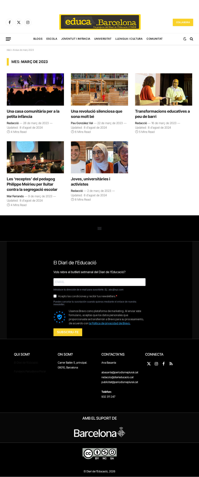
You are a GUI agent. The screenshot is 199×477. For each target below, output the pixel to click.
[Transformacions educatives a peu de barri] (163, 89)
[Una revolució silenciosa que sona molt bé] (99, 89)
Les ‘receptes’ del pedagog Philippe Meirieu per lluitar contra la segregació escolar (32, 184)
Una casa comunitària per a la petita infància (33, 114)
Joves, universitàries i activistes (90, 182)
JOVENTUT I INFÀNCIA (75, 38)
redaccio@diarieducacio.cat (117, 377)
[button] (99, 228)
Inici (8, 49)
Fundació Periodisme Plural (30, 371)
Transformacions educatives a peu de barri (162, 114)
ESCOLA (51, 38)
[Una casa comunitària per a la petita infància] (35, 89)
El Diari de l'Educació (26, 362)
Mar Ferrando (15, 196)
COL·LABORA (183, 22)
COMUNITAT (155, 38)
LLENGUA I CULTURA (128, 38)
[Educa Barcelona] (99, 22)
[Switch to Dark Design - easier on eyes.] (184, 39)
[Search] (191, 39)
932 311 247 (108, 396)
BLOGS (37, 38)
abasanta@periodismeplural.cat (119, 372)
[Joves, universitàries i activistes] (99, 157)
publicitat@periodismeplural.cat (119, 382)
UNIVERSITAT (102, 38)
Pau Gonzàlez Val (82, 123)
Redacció (13, 123)
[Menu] (8, 39)
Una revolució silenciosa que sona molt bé (96, 114)
